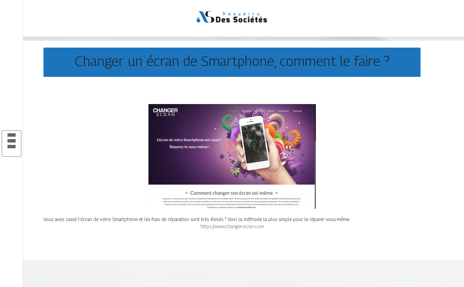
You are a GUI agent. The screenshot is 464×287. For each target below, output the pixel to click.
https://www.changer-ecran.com (232, 226)
